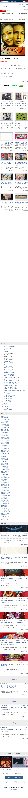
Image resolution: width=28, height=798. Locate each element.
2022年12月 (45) (5, 447)
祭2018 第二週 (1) (8, 398)
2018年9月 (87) (5, 497)
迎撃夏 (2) (6, 351)
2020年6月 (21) (5, 463)
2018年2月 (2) (5, 508)
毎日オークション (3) (9, 403)
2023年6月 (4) (5, 440)
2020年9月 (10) (5, 458)
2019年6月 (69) (5, 482)
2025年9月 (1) (5, 421)
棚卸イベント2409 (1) (9, 372)
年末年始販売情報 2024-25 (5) (11, 371)
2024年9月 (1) (5, 429)
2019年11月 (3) (5, 474)
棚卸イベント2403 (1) (9, 375)
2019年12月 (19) (5, 472)
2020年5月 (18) (5, 464)
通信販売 (15, 6)
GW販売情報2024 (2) (9, 374)
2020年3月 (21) (5, 468)
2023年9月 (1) (5, 435)
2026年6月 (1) (5, 418)
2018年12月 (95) (5, 492)
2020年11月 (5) (5, 455)
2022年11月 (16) (5, 448)
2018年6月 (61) (5, 502)
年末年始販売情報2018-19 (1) (11, 395)
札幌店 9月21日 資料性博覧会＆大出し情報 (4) (15, 390)
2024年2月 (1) (5, 432)
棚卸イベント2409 (24, 683)
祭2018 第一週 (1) (8, 396)
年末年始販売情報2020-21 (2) (11, 385)
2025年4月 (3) (5, 424)
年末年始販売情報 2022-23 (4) (11, 380)
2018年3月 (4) (5, 506)
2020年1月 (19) (5, 471)
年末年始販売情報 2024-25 (22, 576)
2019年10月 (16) (5, 476)
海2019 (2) (6, 392)
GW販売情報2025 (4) (9, 366)
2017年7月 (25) (5, 519)
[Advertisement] (14, 278)
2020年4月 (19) (5, 466)
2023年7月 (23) (5, 439)
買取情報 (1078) (8, 409)
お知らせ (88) (5, 408)
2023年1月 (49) (5, 445)
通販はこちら (14, 777)
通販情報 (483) (6, 405)
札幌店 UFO (5, 6)
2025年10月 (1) (5, 419)
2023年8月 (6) (5, 437)
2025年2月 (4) (5, 426)
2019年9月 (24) (5, 477)
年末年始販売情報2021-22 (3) (11, 384)
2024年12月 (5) (5, 427)
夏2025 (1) (6, 364)
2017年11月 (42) (5, 513)
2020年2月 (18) (5, 469)
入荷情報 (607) (6, 406)
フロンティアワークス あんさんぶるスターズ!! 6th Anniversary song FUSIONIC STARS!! (5, 770)
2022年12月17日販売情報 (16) (11, 382)
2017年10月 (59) (5, 514)
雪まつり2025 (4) (8, 369)
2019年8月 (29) (5, 479)
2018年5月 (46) (5, 503)
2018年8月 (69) (5, 498)
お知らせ (26, 533)
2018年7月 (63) (5, 500)
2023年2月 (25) (5, 443)
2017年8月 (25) (5, 518)
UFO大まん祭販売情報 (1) (8, 346)
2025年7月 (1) (4, 422)
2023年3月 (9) (5, 442)
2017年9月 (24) (5, 516)
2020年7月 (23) (5, 461)
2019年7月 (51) (5, 481)
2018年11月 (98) (5, 493)
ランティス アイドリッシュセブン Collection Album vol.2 (18, 770)
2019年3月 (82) (5, 487)
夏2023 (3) (6, 379)
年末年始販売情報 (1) (9, 400)
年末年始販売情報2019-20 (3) (11, 388)
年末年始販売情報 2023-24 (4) (11, 377)
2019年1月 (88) (5, 490)
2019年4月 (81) (5, 485)
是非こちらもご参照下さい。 (7, 73)
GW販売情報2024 (24, 705)
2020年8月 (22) (5, 460)
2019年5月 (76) (5, 484)
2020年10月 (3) (5, 456)
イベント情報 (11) (6, 348)
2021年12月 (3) (5, 450)
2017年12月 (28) (5, 511)
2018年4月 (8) (5, 505)
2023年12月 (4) (5, 434)
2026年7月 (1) (4, 416)
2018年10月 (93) (5, 495)
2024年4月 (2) (5, 430)
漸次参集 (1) (7, 361)
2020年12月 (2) (5, 453)
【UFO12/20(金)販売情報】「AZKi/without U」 (13, 622)
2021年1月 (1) (4, 451)
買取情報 (24, 6)
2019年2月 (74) (5, 489)
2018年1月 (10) (5, 510)
